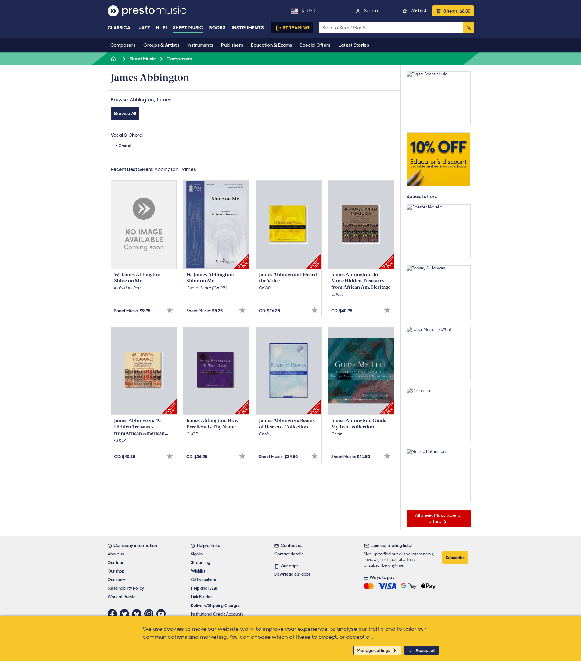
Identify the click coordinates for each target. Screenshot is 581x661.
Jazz (144, 28)
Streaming (296, 28)
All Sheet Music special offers (438, 518)
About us (116, 554)
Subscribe (455, 557)
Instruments (200, 45)
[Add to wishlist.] (170, 310)
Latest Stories (354, 45)
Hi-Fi (161, 28)
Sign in (371, 11)
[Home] (114, 59)
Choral (125, 145)
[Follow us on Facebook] (114, 613)
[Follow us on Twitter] (126, 613)
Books (217, 28)
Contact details (288, 554)
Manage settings (373, 650)
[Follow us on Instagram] (150, 613)
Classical (120, 28)
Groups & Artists (161, 45)
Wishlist (418, 11)
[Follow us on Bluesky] (138, 613)
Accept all (425, 650)
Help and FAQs (204, 588)
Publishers (232, 45)
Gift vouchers (203, 579)
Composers (123, 45)
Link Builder (201, 596)
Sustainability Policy (126, 588)
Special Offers (315, 45)
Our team (117, 562)
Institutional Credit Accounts (217, 614)
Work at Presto (122, 596)
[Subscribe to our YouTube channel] (162, 613)
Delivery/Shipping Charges (215, 605)
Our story (116, 579)
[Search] (468, 27)
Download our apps (292, 574)
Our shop (116, 571)
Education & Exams (271, 45)
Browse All (125, 113)
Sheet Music (188, 28)
